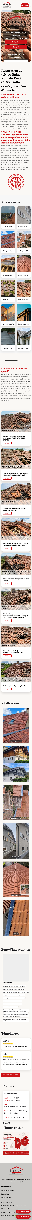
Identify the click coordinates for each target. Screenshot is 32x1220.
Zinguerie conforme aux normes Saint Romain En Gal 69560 (15, 1020)
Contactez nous (6, 1197)
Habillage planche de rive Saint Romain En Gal (14, 986)
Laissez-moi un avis (10, 1075)
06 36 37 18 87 (14, 1098)
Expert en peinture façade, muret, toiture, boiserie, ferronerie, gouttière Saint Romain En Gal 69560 (15, 1010)
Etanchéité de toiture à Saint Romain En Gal (13, 989)
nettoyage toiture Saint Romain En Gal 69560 (14, 998)
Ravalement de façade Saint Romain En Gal (13, 995)
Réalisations (16, 42)
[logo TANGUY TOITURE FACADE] (16, 1171)
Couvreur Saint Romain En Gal (10, 1007)
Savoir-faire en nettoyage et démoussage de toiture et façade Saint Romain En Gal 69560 (15, 1015)
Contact (16, 47)
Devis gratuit (25, 5)
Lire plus (7, 443)
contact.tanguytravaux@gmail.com (15, 1106)
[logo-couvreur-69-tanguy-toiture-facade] (7, 5)
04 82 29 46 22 (16, 1100)
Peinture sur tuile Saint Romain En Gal (12, 1001)
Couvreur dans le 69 (7, 1190)
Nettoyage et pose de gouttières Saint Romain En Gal (16, 992)
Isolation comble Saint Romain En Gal (12, 1004)
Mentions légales (6, 1203)
